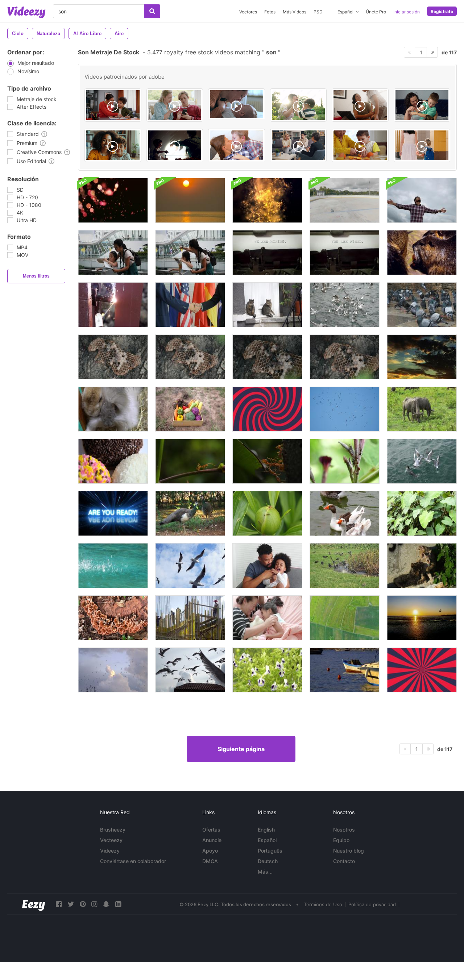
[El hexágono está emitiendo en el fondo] (113, 200)
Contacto (344, 861)
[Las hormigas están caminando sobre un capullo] (267, 513)
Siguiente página (241, 749)
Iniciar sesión (406, 11)
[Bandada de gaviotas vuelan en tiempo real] (113, 669)
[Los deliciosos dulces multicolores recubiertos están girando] (113, 461)
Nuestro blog (348, 851)
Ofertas (211, 829)
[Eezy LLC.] (33, 904)
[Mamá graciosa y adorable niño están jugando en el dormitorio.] (267, 617)
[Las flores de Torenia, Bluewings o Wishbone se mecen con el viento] (267, 669)
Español (267, 840)
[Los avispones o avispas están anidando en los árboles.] (113, 356)
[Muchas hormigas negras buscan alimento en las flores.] (345, 461)
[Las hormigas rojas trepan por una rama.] (190, 461)
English (266, 829)
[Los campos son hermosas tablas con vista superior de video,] (345, 617)
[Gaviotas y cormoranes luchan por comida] (422, 461)
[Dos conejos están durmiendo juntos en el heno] (113, 409)
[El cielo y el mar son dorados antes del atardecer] (190, 200)
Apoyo (210, 851)
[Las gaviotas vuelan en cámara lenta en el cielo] (190, 669)
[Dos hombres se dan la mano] (190, 304)
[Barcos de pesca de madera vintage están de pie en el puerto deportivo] (345, 669)
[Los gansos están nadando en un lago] (345, 513)
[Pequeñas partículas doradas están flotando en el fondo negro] (267, 200)
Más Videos (294, 11)
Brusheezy (112, 829)
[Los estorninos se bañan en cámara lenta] (345, 565)
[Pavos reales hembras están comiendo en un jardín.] (190, 513)
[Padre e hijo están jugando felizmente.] (267, 565)
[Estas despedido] (345, 252)
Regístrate (442, 11)
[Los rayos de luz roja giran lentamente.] (267, 409)
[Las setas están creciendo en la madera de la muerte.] (113, 617)
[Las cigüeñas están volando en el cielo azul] (345, 409)
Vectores (248, 11)
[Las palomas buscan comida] (422, 304)
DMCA (210, 861)
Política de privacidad (372, 904)
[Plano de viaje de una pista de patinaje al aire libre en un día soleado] (345, 200)
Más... (265, 872)
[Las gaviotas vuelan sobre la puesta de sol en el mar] (422, 617)
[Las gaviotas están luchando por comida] (345, 304)
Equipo (341, 840)
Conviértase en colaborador (133, 861)
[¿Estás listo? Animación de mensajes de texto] (113, 513)
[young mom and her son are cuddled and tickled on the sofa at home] (236, 145)
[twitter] (70, 904)
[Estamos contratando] (267, 252)
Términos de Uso (323, 904)
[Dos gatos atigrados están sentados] (267, 304)
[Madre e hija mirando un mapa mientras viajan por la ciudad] (113, 252)
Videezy (110, 851)
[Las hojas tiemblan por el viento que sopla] (422, 513)
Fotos (270, 11)
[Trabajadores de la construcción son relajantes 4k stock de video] (190, 617)
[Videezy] (26, 12)
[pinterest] (83, 904)
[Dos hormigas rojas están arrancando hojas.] (267, 461)
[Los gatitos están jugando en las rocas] (422, 565)
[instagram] (94, 904)
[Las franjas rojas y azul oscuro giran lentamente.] (422, 669)
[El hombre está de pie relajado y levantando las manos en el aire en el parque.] (422, 200)
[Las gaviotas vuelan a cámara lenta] (190, 565)
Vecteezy (111, 840)
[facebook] (59, 904)
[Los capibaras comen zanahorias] (422, 252)
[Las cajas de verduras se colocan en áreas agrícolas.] (190, 409)
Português (270, 851)
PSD (318, 11)
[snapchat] (106, 904)
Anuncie (211, 840)
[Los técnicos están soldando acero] (113, 304)
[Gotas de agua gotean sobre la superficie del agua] (113, 565)
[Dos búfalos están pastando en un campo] (422, 409)
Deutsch (268, 861)
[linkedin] (118, 904)
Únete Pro (376, 11)
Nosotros (344, 829)
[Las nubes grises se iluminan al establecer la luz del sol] (422, 356)
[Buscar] (152, 11)
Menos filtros (36, 276)
